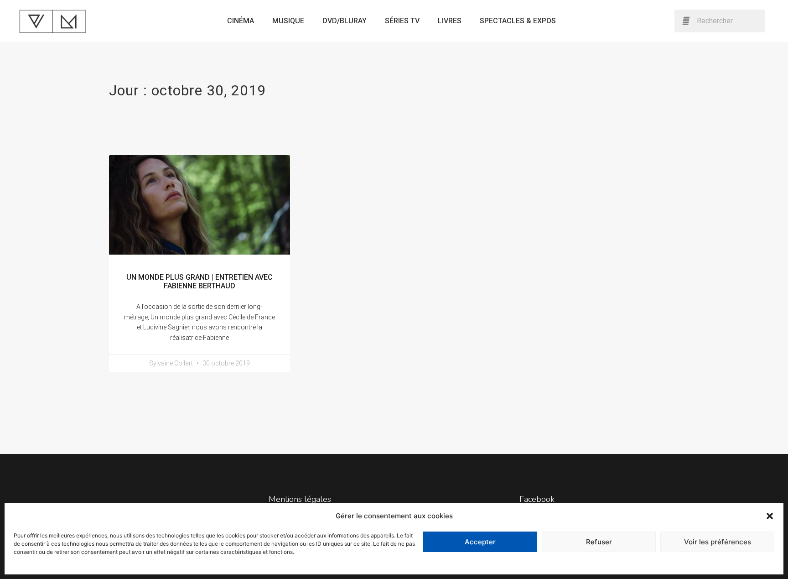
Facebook (537, 499)
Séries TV (402, 20)
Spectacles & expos (518, 20)
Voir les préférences (717, 541)
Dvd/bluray (344, 20)
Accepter (480, 541)
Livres (449, 20)
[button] (769, 516)
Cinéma (240, 20)
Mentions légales (300, 499)
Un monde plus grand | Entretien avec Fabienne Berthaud (199, 281)
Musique (288, 20)
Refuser (599, 541)
